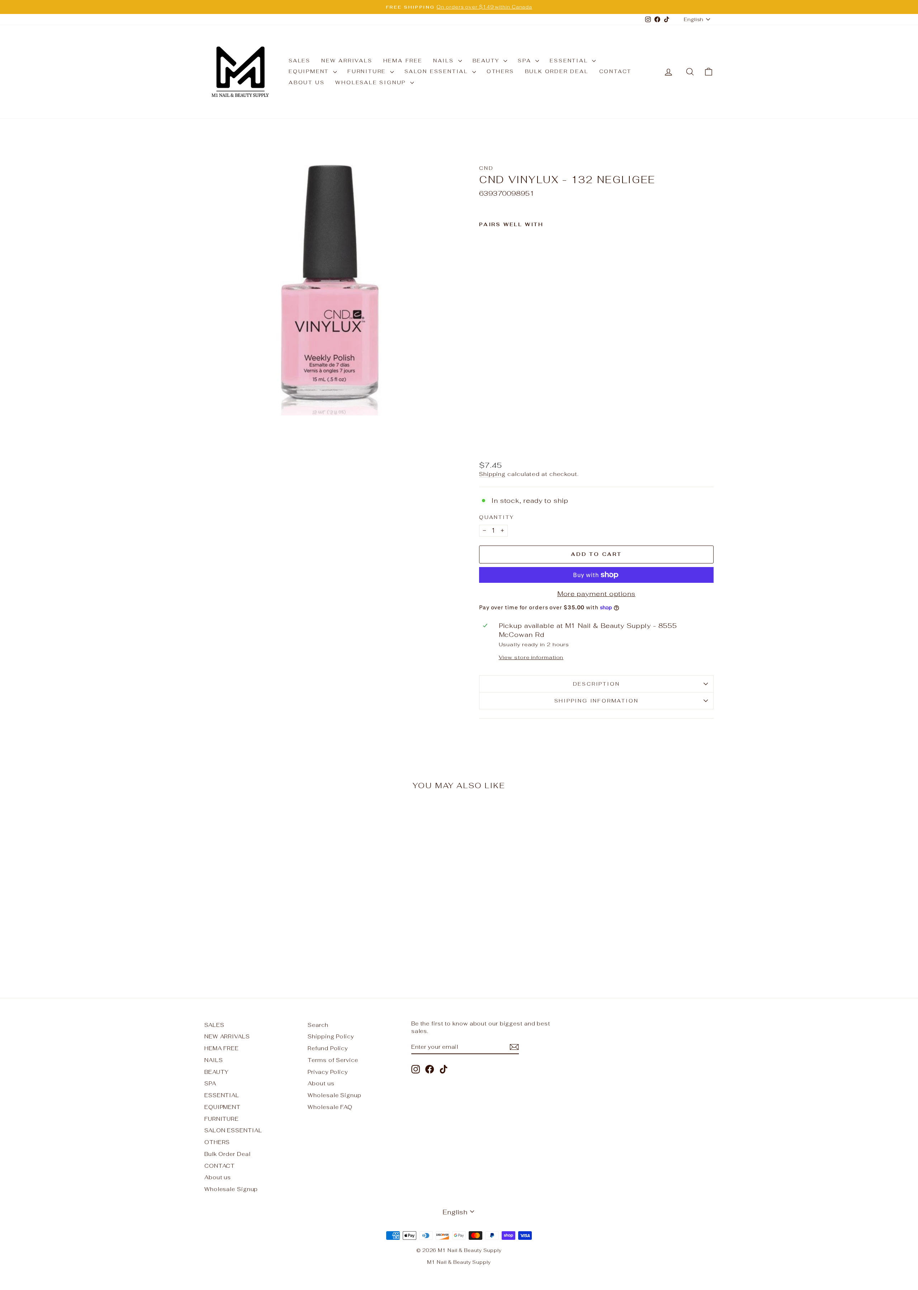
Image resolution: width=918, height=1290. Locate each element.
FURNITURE (367, 71)
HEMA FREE (402, 60)
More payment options (596, 594)
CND (486, 168)
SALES (300, 60)
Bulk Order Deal (556, 71)
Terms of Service (333, 1060)
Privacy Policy (328, 1071)
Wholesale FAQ (330, 1107)
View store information (531, 657)
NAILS (444, 60)
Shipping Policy (331, 1036)
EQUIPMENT (310, 71)
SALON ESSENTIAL (437, 71)
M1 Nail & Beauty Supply (459, 1262)
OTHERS (500, 71)
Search (318, 1025)
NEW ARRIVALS (347, 60)
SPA (526, 60)
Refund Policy (328, 1048)
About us (307, 82)
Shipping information (596, 701)
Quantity (496, 517)
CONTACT (615, 71)
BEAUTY (487, 60)
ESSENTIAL (570, 60)
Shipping (492, 474)
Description (596, 684)
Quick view (265, 921)
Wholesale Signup (371, 82)
